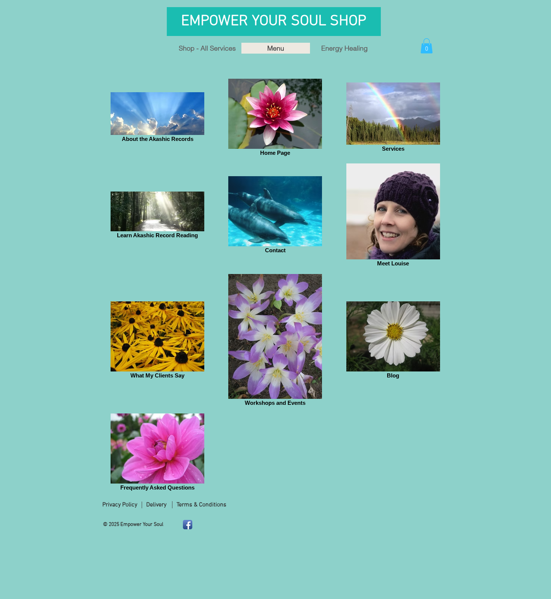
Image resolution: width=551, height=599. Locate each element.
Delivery (156, 505)
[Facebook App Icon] (187, 524)
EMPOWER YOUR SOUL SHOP (275, 21)
